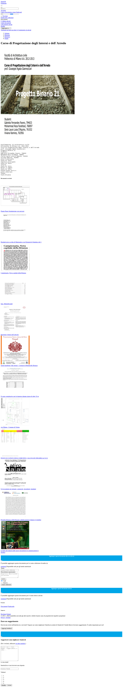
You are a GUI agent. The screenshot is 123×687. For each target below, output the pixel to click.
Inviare (9, 685)
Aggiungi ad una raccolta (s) (9, 30)
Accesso (3, 10)
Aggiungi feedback (7, 628)
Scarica (3, 552)
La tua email (4, 662)
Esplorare (4, 3)
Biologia (7, 35)
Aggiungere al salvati (24, 30)
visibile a (3, 579)
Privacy (3, 617)
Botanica (7, 37)
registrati (3, 566)
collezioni (10, 17)
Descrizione (8, 572)
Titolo (2, 568)
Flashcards (4, 17)
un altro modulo (20, 643)
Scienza (7, 33)
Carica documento (6, 12)
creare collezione (6, 584)
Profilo (3, 26)
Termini (8, 617)
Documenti (4, 606)
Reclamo (3, 614)
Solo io (5, 583)
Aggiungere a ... (6, 28)
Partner (9, 614)
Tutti (4, 581)
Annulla (4, 685)
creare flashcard (17, 12)
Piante (6, 38)
